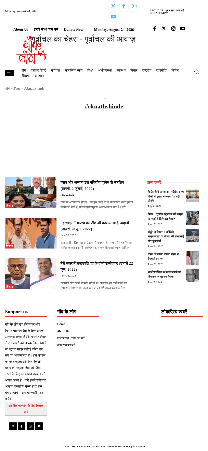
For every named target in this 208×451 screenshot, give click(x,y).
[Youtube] (38, 426)
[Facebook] (21, 426)
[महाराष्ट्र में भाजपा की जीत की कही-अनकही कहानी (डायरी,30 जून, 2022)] (30, 233)
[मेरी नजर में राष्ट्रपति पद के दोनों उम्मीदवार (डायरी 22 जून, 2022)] (30, 273)
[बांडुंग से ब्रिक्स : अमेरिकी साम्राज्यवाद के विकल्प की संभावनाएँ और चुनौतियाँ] (192, 235)
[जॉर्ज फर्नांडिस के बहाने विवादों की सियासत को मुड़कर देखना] (192, 275)
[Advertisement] (104, 145)
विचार (9, 205)
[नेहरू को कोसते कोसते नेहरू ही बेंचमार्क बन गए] (192, 258)
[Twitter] (13, 426)
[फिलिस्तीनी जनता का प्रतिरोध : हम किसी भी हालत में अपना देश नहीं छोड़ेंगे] (192, 195)
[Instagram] (30, 426)
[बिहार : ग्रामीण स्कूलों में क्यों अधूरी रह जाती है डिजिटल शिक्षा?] (192, 217)
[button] (198, 71)
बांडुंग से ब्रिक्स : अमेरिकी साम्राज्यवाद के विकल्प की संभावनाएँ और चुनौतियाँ (166, 236)
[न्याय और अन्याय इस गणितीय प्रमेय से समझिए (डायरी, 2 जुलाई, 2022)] (30, 192)
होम (7, 88)
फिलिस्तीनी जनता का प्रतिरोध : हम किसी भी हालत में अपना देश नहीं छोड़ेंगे (166, 196)
